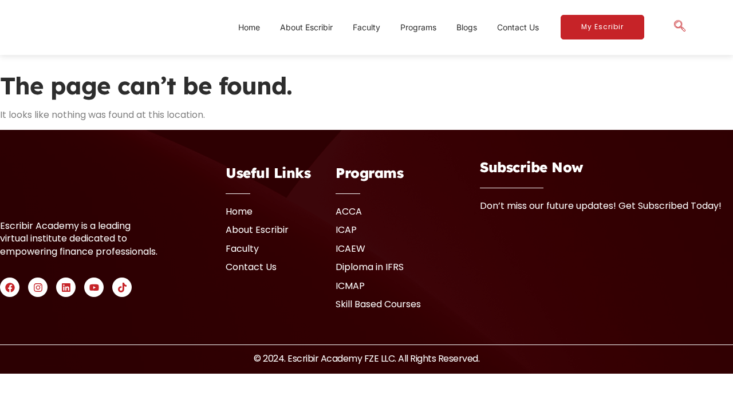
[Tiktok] (122, 287)
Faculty (366, 27)
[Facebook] (9, 287)
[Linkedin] (66, 287)
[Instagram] (38, 287)
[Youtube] (94, 287)
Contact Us (518, 27)
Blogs (466, 27)
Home (249, 27)
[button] (679, 27)
